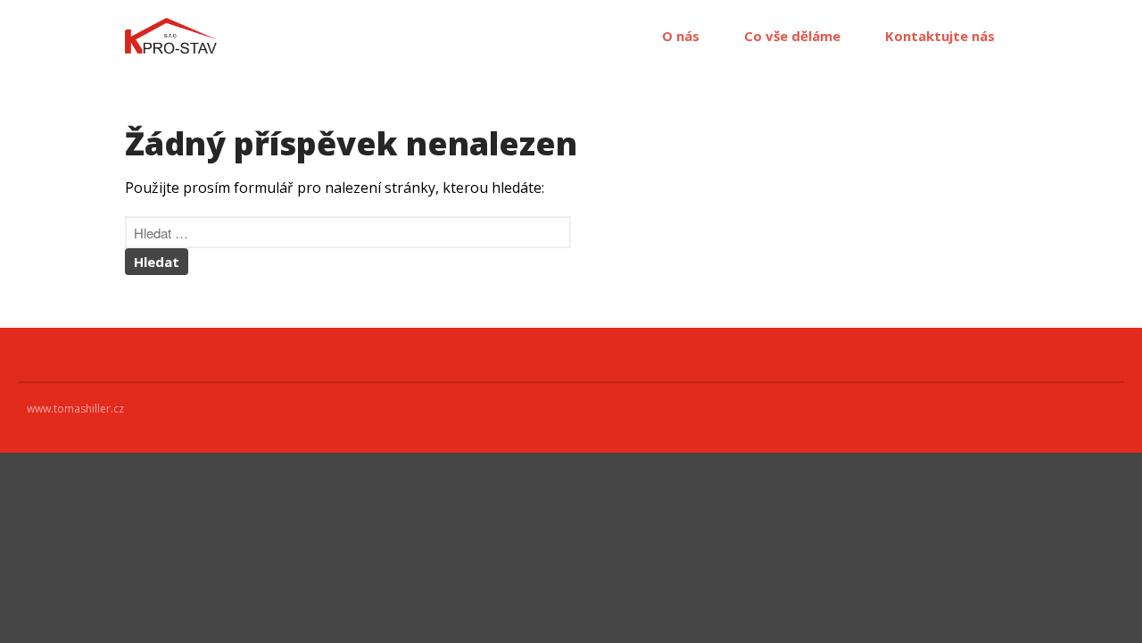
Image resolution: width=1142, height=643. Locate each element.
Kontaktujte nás (940, 36)
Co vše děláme (792, 36)
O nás (680, 36)
